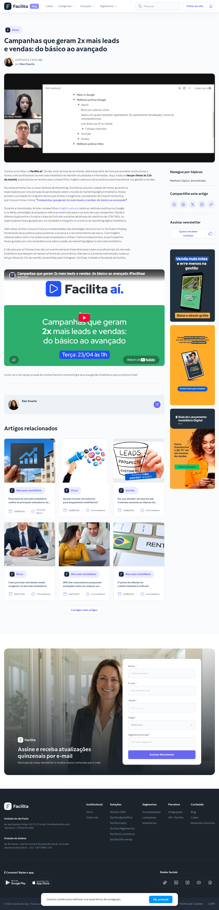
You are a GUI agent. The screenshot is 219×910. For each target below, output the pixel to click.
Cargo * (132, 717)
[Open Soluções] (93, 6)
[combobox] (157, 6)
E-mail (131, 683)
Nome (131, 666)
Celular (132, 700)
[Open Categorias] (73, 6)
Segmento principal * (139, 734)
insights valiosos (69, 208)
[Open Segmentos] (115, 6)
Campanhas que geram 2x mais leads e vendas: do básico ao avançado (81, 200)
